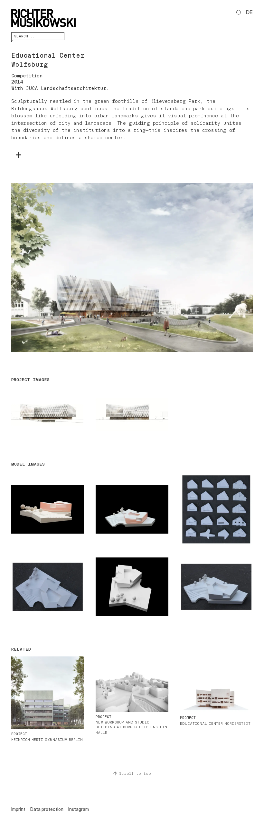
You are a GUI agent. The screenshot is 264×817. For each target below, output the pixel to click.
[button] (132, 267)
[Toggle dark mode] (238, 12)
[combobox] (37, 36)
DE (249, 12)
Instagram (78, 809)
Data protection (46, 809)
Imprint (18, 809)
